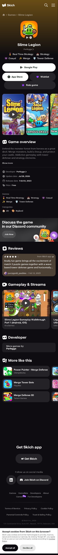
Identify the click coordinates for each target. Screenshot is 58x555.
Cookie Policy (47, 508)
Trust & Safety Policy (41, 515)
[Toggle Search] (46, 5)
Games (12, 15)
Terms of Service (12, 508)
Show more (7, 163)
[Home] (8, 5)
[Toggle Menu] (53, 5)
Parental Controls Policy (18, 515)
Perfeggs (28, 49)
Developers (35, 493)
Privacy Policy (30, 508)
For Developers (35, 497)
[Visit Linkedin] (11, 480)
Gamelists (23, 493)
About (46, 493)
